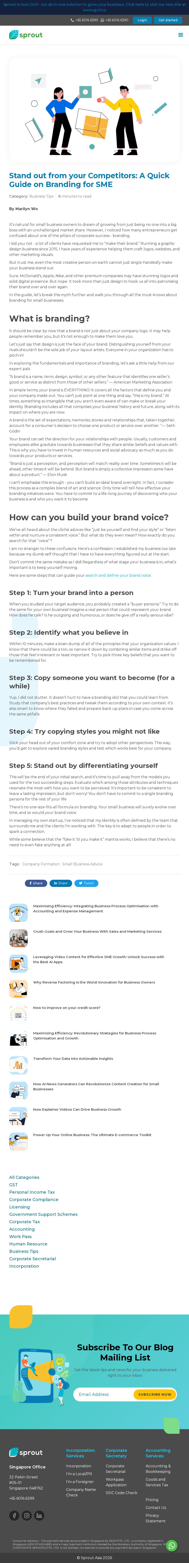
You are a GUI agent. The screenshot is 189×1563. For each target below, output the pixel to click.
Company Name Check (81, 1492)
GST (13, 1184)
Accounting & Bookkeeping (158, 1469)
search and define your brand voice (118, 575)
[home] (26, 35)
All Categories (24, 1177)
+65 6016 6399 (21, 1498)
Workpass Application (116, 1482)
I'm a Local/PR (79, 1474)
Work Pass (20, 1236)
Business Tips (23, 1251)
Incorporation (24, 1266)
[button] (180, 35)
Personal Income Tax (32, 1192)
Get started (168, 20)
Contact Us (156, 1507)
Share (36, 883)
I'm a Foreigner (80, 1482)
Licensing (19, 1207)
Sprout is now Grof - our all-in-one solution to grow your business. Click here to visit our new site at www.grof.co (94, 7)
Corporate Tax (24, 1221)
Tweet (86, 883)
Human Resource (28, 1244)
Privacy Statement (156, 1518)
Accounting (22, 1229)
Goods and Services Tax (157, 1482)
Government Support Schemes (43, 1214)
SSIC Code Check (121, 1493)
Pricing (152, 1500)
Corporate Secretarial (32, 1258)
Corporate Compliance (34, 1199)
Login (142, 20)
